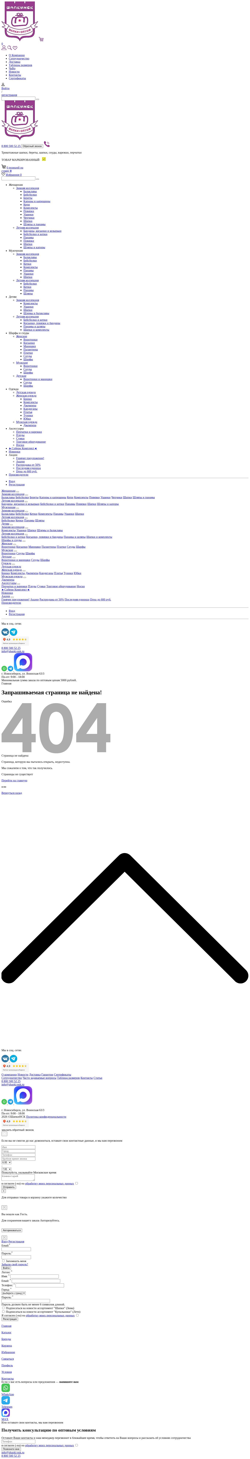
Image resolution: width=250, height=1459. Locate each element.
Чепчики (28, 217)
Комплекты (30, 207)
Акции (20, 461)
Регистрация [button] (17, 484)
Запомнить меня (16, 1261)
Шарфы (28, 359)
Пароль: (7, 1297)
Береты (27, 197)
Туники (28, 415)
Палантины (30, 349)
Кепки (27, 263)
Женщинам (8, 490)
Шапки (27, 221)
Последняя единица (28, 468)
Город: (6, 1289)
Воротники (30, 339)
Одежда (6, 563)
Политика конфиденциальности (46, 1116)
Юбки (27, 418)
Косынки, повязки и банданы (41, 323)
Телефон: (8, 1285)
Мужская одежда (26, 421)
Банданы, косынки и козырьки (42, 230)
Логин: (6, 1272)
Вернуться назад (11, 792)
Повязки (28, 211)
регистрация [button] (9, 94)
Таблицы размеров (20, 65)
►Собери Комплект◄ (23, 448)
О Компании (17, 55)
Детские (21, 375)
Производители (18, 474)
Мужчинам (8, 507)
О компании (9, 1074)
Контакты (15, 75)
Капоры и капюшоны (36, 201)
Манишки (29, 346)
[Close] (4, 1134)
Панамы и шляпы (34, 326)
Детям (5, 523)
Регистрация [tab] (16, 1241)
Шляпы (28, 293)
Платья (27, 412)
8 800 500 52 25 (11, 146)
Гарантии (47, 1074)
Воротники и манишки (37, 379)
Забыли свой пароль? (14, 1264)
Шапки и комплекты (36, 329)
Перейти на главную (14, 780)
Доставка (14, 61)
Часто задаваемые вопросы (39, 1077)
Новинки (14, 451)
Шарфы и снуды (11, 540)
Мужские (22, 362)
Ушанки (28, 214)
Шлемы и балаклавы (36, 313)
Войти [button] (5, 88)
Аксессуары (8, 583)
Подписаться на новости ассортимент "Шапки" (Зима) (40, 1308)
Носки (20, 445)
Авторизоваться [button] (12, 1230)
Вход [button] (12, 481)
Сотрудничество (19, 58)
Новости (14, 71)
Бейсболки (30, 194)
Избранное (14, 174)
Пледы (20, 435)
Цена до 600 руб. (26, 471)
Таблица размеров (68, 1077)
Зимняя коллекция (27, 188)
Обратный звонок (32, 146)
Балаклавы (30, 191)
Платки (28, 352)
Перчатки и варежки (29, 431)
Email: (6, 1280)
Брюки (27, 398)
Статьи (98, 1077)
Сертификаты (17, 78)
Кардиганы (30, 408)
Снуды (27, 356)
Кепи (26, 204)
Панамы (28, 237)
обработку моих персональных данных (49, 1183)
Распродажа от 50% (28, 464)
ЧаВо (12, 68)
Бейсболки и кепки (35, 234)
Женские (21, 336)
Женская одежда (26, 395)
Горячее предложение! (30, 458)
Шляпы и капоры (34, 247)
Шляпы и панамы (34, 224)
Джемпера (29, 405)
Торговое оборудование (31, 441)
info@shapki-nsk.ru (12, 651)
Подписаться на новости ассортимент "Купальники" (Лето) (43, 1311)
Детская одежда (26, 392)
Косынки (29, 342)
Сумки (20, 438)
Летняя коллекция (27, 227)
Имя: (5, 1276)
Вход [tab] (4, 1241)
